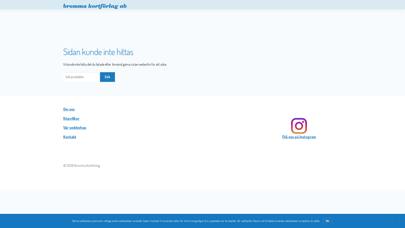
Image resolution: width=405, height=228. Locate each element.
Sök (107, 77)
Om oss (69, 109)
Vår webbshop (74, 127)
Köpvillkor (71, 118)
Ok (327, 221)
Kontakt (69, 136)
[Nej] (400, 221)
